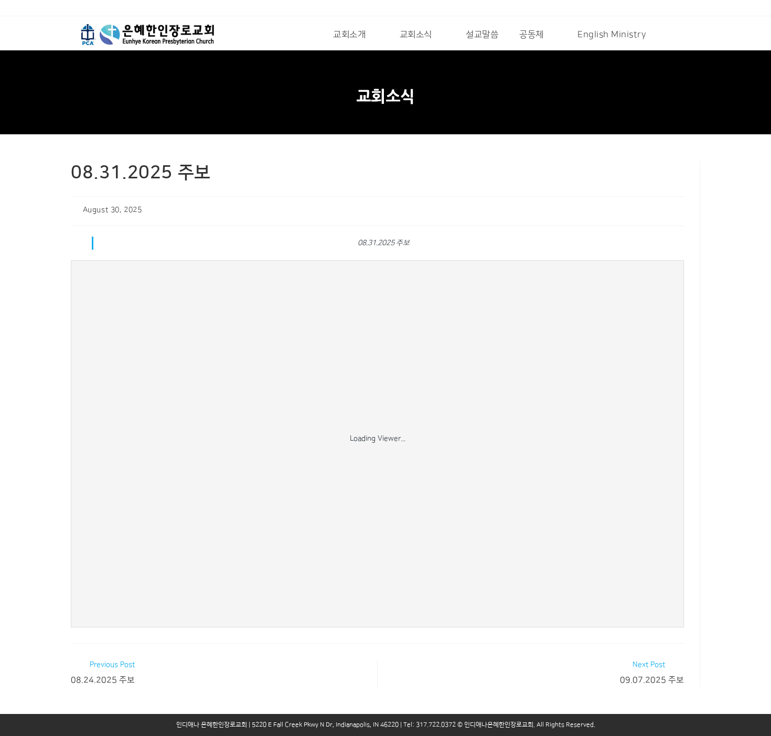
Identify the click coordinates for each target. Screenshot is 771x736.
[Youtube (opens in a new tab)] (87, 9)
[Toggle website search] (670, 35)
